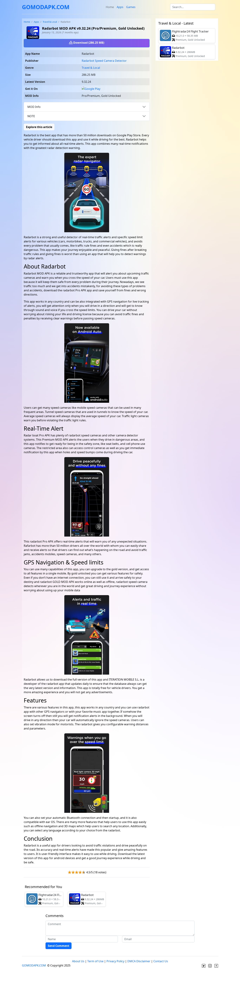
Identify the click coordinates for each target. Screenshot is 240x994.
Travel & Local (50, 21)
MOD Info (34, 107)
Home (110, 7)
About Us (78, 961)
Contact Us (160, 961)
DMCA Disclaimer (138, 961)
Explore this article (39, 127)
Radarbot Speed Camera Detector (104, 61)
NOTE (31, 116)
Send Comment (58, 946)
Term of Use (95, 961)
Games (130, 7)
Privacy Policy (115, 961)
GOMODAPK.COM (45, 7)
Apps (120, 7)
